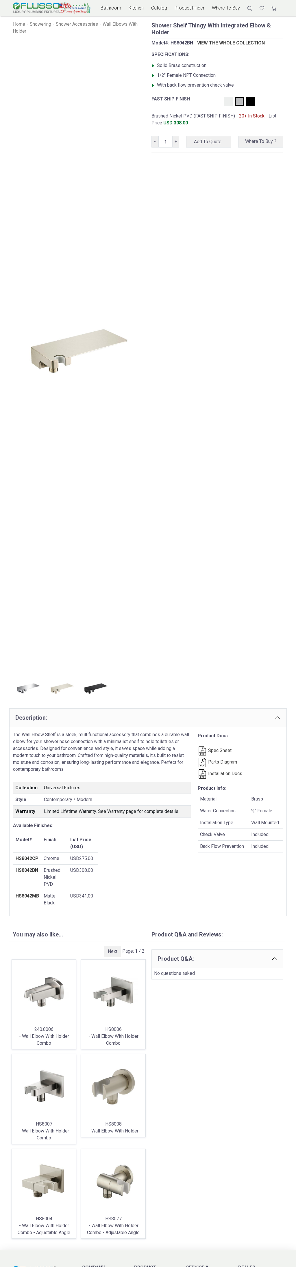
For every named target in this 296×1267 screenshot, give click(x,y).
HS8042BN (27, 870)
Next (112, 951)
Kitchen (136, 8)
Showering (40, 24)
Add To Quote (209, 141)
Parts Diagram (222, 762)
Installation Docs (224, 773)
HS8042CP (27, 858)
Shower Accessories (77, 24)
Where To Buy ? (260, 141)
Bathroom (111, 8)
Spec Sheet (219, 750)
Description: (31, 717)
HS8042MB (27, 896)
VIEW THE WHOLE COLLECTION (231, 43)
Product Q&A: (176, 958)
